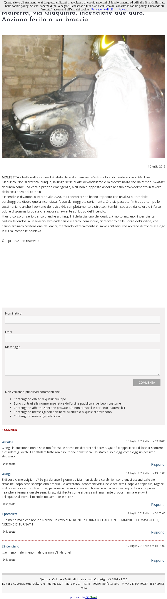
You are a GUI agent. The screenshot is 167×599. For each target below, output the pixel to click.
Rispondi (158, 464)
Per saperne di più (102, 9)
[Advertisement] (83, 273)
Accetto (123, 9)
